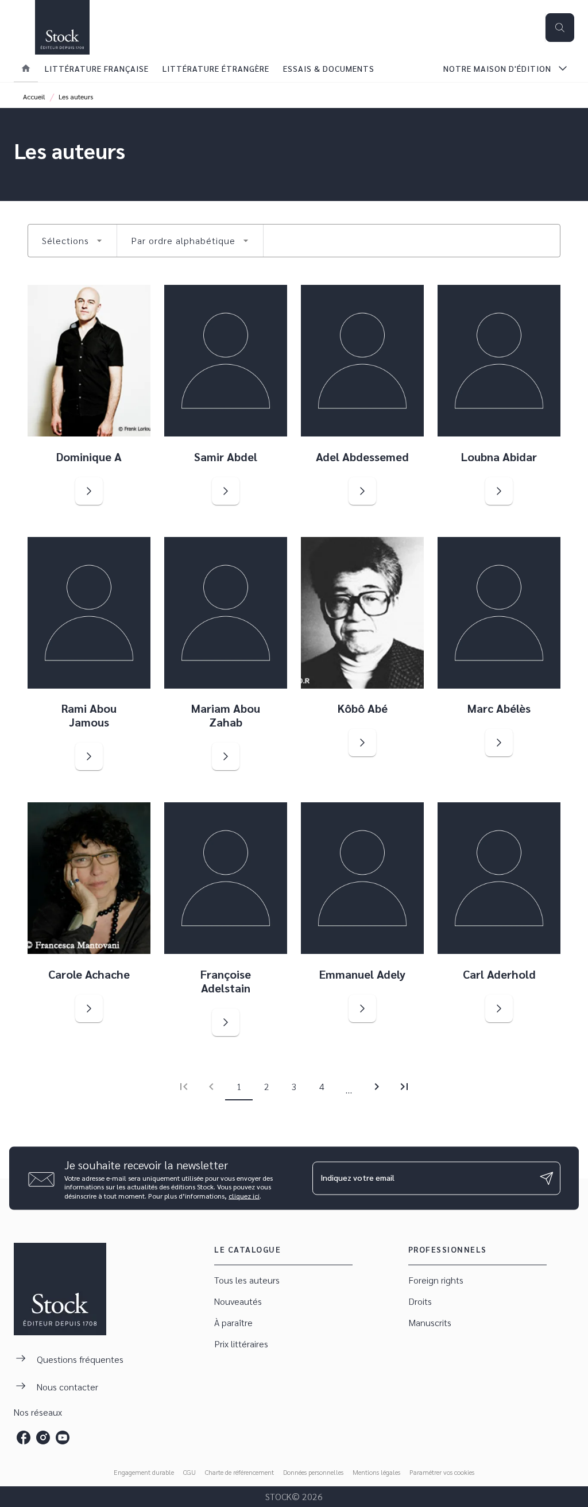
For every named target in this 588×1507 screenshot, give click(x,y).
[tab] (26, 68)
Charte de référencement (239, 1472)
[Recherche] (560, 27)
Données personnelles (313, 1472)
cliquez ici (244, 1195)
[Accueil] (62, 27)
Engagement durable (144, 1472)
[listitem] (23, 1437)
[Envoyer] (546, 1178)
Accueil (34, 96)
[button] (72, 241)
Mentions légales (376, 1472)
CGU (189, 1472)
